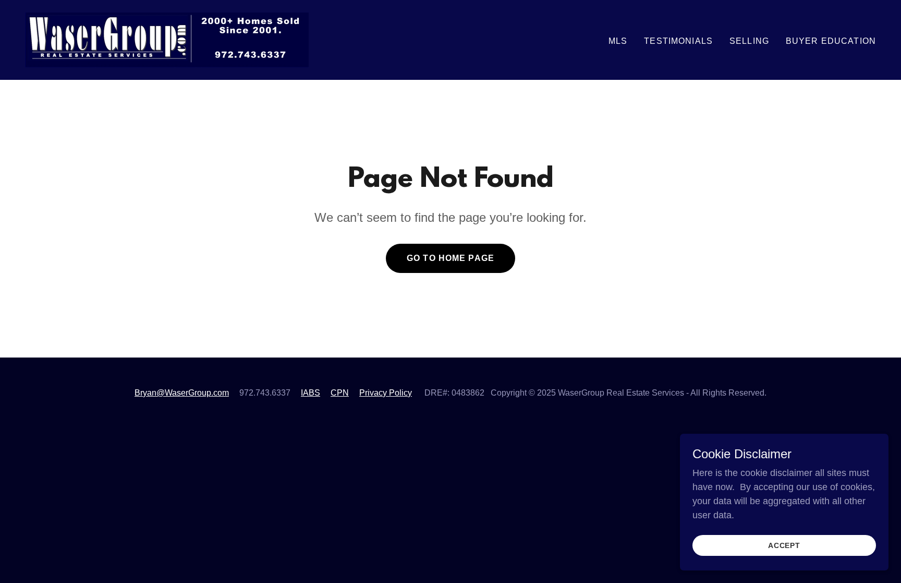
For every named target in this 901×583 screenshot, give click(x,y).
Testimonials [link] (678, 41)
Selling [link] (749, 41)
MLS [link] (617, 41)
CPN (340, 392)
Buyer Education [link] (831, 41)
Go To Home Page (450, 258)
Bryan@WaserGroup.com (182, 392)
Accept (784, 545)
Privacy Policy (385, 392)
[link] (167, 39)
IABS (310, 392)
